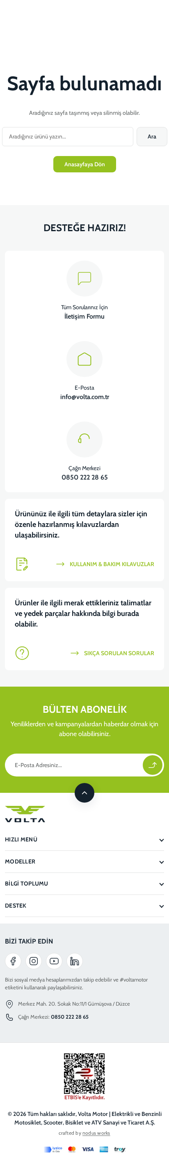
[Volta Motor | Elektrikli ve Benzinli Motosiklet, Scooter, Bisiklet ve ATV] (84, 814)
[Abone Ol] (152, 765)
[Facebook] (13, 961)
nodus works (96, 1133)
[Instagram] (33, 961)
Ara (152, 136)
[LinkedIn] (74, 961)
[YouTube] (54, 961)
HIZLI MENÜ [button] (21, 839)
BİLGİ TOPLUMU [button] (26, 883)
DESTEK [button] (16, 905)
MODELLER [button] (20, 861)
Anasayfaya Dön (84, 164)
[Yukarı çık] (84, 793)
